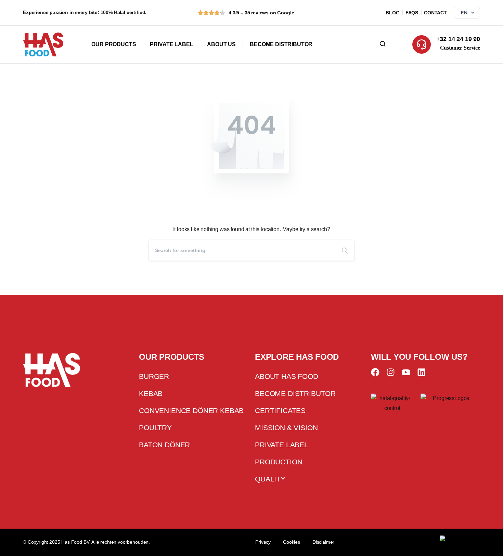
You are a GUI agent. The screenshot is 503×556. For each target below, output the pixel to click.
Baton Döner (164, 445)
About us (221, 44)
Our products (113, 44)
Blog (392, 12)
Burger (154, 376)
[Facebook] (375, 372)
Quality (270, 479)
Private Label (171, 44)
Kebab (151, 393)
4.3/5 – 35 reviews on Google (261, 12)
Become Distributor (281, 44)
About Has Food (286, 376)
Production (278, 462)
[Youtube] (406, 372)
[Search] (345, 250)
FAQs (411, 12)
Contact (435, 12)
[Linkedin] (421, 372)
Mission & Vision (286, 428)
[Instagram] (390, 372)
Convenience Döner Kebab (191, 410)
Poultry (155, 428)
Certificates (280, 410)
